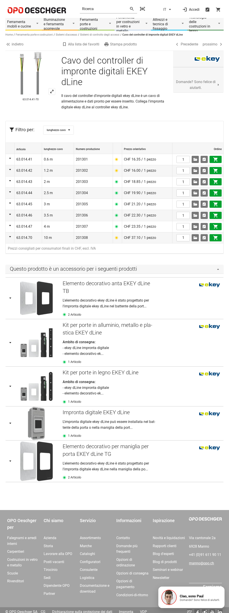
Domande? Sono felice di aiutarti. (196, 85)
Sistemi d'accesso (66, 34)
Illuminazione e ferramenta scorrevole (54, 24)
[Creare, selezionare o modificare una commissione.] (195, 159)
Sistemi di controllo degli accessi (99, 34)
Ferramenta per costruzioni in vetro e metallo (128, 24)
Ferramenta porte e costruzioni (89, 24)
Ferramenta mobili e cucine (19, 24)
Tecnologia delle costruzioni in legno (199, 24)
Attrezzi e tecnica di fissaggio (160, 24)
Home (9, 34)
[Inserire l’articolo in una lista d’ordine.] (204, 159)
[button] (191, 597)
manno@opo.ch (201, 563)
